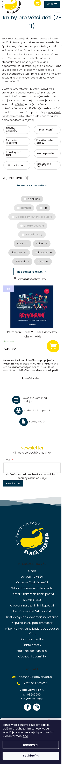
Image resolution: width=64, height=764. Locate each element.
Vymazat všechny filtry (32, 279)
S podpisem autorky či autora (34, 217)
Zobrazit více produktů (30, 185)
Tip (45, 208)
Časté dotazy (32, 645)
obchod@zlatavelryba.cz (35, 677)
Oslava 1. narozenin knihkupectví (32, 588)
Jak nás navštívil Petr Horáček (32, 611)
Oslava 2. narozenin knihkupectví (32, 594)
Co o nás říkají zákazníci (32, 582)
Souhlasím (31, 756)
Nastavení (30, 745)
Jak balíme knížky (32, 577)
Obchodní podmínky (32, 656)
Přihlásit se (13, 483)
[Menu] (52, 4)
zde (25, 736)
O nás (32, 571)
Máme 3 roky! (32, 600)
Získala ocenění (34, 225)
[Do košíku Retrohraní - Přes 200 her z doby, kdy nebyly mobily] (53, 346)
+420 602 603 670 (35, 683)
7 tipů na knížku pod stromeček (32, 623)
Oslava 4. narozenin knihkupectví (32, 605)
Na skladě (34, 199)
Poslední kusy (34, 234)
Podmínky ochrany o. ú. (32, 651)
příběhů (19, 104)
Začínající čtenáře (12, 38)
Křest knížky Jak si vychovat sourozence (32, 617)
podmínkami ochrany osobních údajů (38, 476)
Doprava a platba (32, 639)
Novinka (26, 208)
